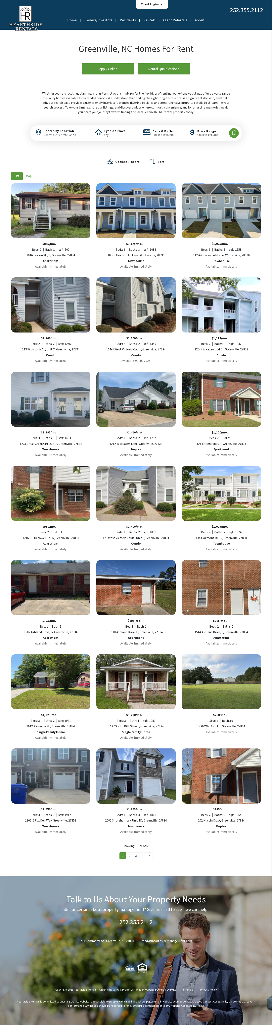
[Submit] (234, 133)
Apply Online (108, 69)
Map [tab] (29, 176)
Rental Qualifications (163, 69)
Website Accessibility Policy (187, 1006)
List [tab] (17, 176)
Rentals (150, 20)
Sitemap (188, 990)
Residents (128, 20)
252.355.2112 (246, 10)
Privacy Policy (208, 990)
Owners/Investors (98, 20)
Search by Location (59, 131)
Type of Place (115, 131)
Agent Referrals (175, 20)
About (200, 20)
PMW (173, 990)
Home (72, 20)
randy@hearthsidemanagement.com (167, 941)
